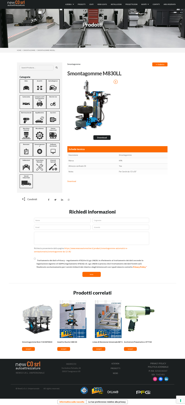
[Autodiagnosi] (53, 86)
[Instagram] (155, 378)
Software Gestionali (53, 145)
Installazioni (116, 4)
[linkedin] (166, 378)
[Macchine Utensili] (26, 134)
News (115, 373)
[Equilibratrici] (39, 118)
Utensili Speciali (53, 161)
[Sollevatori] (26, 165)
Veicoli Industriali (26, 177)
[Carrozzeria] (26, 102)
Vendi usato (102, 4)
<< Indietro (160, 64)
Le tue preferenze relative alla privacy (107, 402)
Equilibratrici (39, 113)
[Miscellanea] (39, 134)
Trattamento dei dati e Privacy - (91, 263)
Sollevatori (26, 160)
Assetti (39, 81)
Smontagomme (29, 50)
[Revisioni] (26, 149)
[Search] (56, 67)
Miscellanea (40, 128)
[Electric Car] (53, 102)
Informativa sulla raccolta (72, 402)
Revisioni (26, 144)
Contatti (156, 4)
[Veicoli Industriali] (26, 181)
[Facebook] (161, 378)
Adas (26, 81)
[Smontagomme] (39, 149)
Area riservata (170, 4)
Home (19, 50)
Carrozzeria (26, 97)
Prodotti (81, 4)
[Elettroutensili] (26, 118)
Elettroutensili (26, 113)
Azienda (68, 4)
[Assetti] (39, 86)
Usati (91, 4)
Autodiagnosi (53, 81)
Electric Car (53, 97)
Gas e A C (53, 113)
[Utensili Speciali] (53, 165)
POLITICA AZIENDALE (158, 366)
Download (102, 137)
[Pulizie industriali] (53, 134)
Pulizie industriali (53, 129)
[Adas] (26, 86)
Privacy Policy (139, 267)
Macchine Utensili (26, 129)
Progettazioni (131, 4)
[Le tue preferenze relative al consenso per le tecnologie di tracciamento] (180, 400)
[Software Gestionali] (53, 149)
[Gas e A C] (53, 118)
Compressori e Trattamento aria (39, 98)
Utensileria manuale (39, 161)
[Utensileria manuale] (39, 165)
